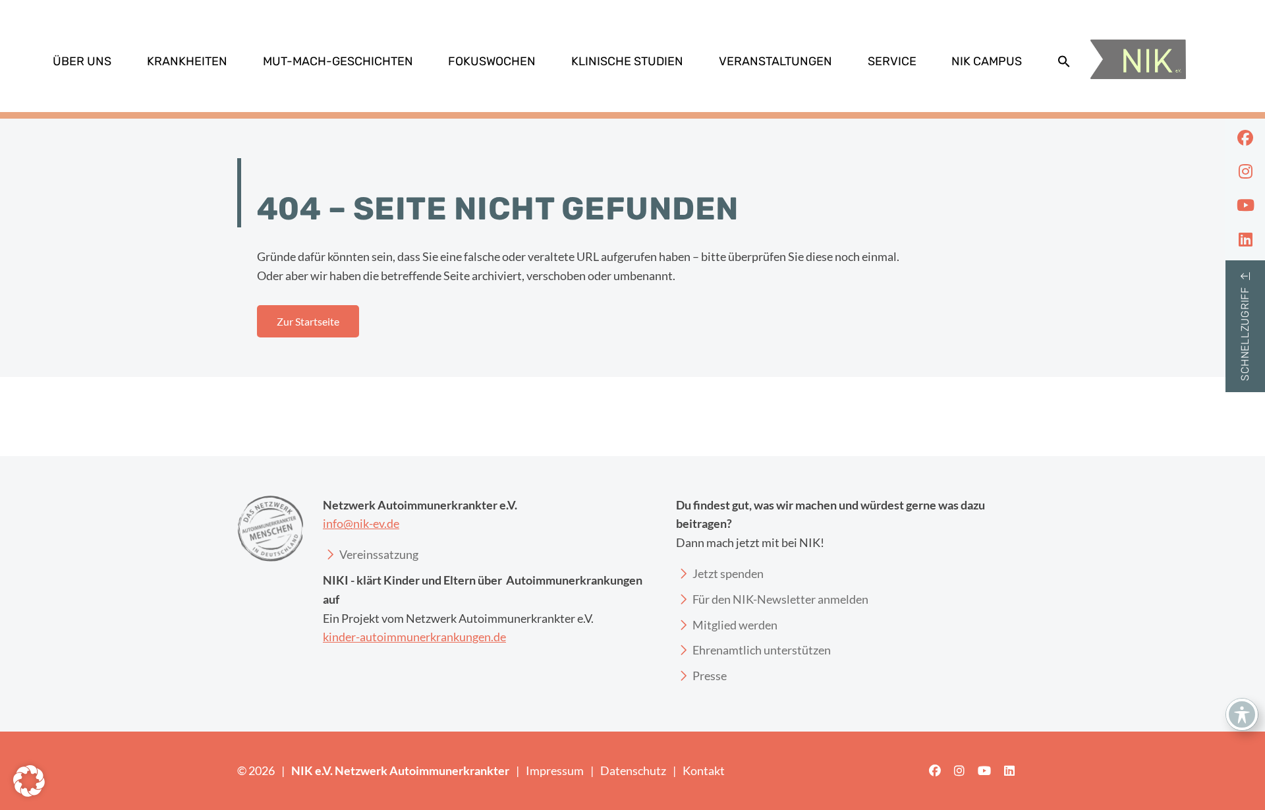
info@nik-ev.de (361, 523)
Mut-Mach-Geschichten (338, 61)
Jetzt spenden (728, 573)
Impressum (555, 770)
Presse (709, 675)
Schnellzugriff (1245, 334)
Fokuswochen (492, 61)
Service (892, 61)
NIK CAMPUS (986, 61)
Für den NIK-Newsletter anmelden (780, 599)
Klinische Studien (627, 61)
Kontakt (704, 770)
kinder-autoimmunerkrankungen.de (414, 636)
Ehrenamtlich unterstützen (761, 650)
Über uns (82, 61)
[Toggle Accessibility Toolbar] (1242, 714)
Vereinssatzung (378, 554)
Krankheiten (187, 61)
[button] (1064, 61)
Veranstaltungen (775, 61)
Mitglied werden (734, 625)
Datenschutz (633, 770)
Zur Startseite (308, 321)
